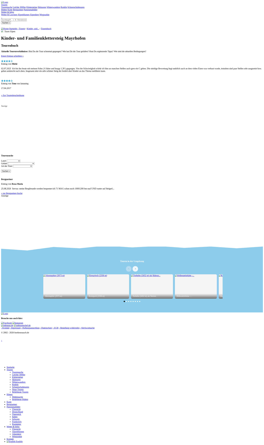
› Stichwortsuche (87, 328)
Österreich (16, 414)
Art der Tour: (7, 166)
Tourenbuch (46, 29)
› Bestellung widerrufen (69, 328)
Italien (14, 417)
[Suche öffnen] (1, 17)
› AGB (55, 328)
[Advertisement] (83, 126)
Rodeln (64, 7)
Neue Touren (18, 389)
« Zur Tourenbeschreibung (12, 95)
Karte (10, 10)
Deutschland (17, 412)
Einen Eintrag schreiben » (12, 56)
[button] (124, 301)
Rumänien (16, 424)
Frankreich (16, 422)
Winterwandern (53, 7)
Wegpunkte (44, 14)
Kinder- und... (33, 29)
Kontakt (10, 439)
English (19, 441)
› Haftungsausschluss (30, 328)
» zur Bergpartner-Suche (11, 193)
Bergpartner (18, 10)
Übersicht (16, 409)
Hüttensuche (17, 397)
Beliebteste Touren (20, 392)
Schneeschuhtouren (76, 7)
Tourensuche (6, 7)
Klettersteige (31, 7)
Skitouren (42, 7)
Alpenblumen (23, 14)
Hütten (4, 10)
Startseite (10, 367)
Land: (3, 161)
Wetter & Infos (7, 12)
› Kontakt (5, 328)
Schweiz (16, 419)
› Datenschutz (46, 328)
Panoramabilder (30, 10)
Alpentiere (34, 14)
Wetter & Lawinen (9, 14)
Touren (4, 5)
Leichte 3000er (19, 7)
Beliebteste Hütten (20, 399)
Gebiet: (4, 163)
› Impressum (15, 328)
